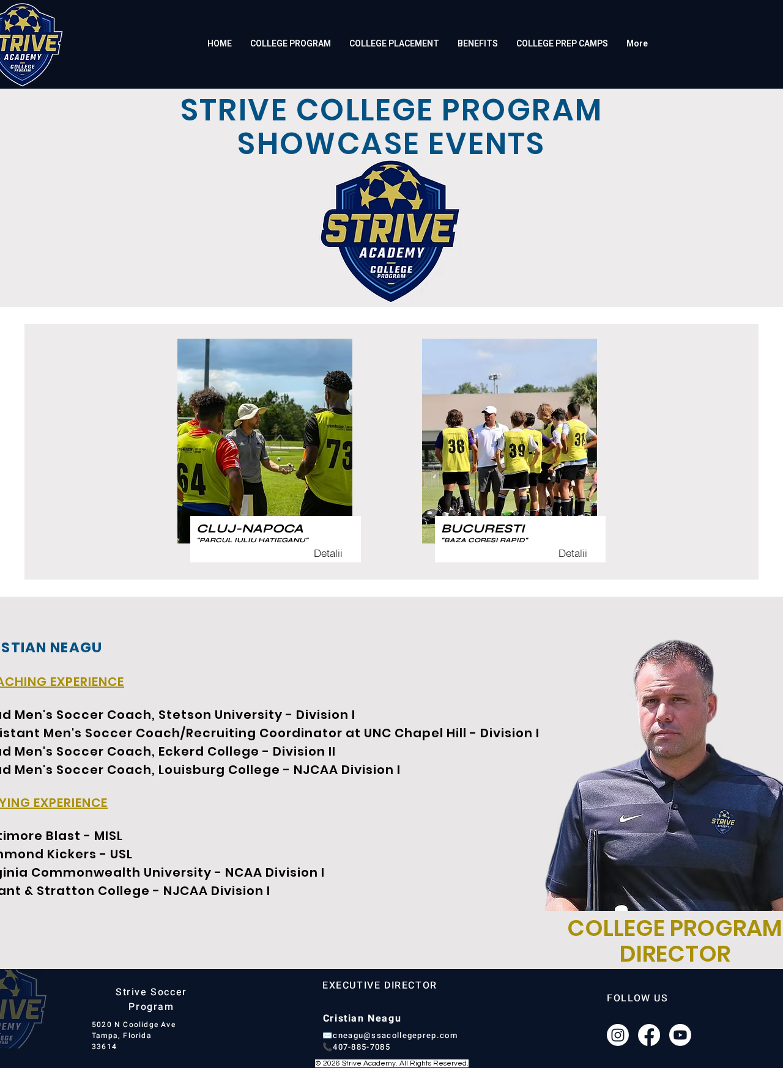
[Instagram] (618, 1035)
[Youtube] (680, 1035)
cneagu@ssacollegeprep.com (395, 1035)
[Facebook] (649, 1035)
